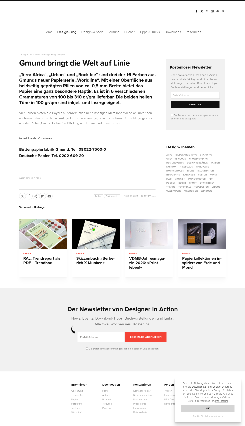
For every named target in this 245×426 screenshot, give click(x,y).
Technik (75, 408)
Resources (193, 32)
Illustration (206, 171)
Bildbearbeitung (186, 155)
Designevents (175, 163)
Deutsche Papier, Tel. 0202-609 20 (51, 156)
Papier (61, 54)
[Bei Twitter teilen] (22, 195)
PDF (211, 179)
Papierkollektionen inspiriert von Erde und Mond (202, 263)
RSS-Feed (169, 399)
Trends (170, 187)
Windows (206, 191)
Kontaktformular (141, 390)
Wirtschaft (76, 412)
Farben (98, 196)
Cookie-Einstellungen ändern (208, 416)
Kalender (189, 174)
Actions (106, 395)
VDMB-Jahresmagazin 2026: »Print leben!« (147, 263)
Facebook (196, 11)
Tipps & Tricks (150, 32)
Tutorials (184, 187)
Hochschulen (175, 171)
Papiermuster (112, 196)
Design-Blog (66, 32)
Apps (169, 155)
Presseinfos (139, 403)
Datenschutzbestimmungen (193, 115)
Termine (114, 32)
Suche (223, 11)
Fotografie (76, 403)
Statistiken (207, 183)
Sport (193, 183)
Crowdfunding (198, 159)
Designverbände (197, 163)
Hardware (202, 167)
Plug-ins (106, 408)
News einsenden (142, 395)
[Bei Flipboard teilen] (42, 195)
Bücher (129, 32)
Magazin (180, 179)
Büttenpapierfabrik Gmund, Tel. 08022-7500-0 (62, 149)
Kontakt (212, 11)
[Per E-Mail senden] (49, 195)
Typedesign (201, 187)
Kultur (202, 174)
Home (48, 32)
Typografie (77, 395)
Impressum (221, 400)
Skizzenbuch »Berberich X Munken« (95, 260)
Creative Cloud (176, 159)
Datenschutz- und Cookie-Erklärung (212, 386)
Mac (169, 179)
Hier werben (140, 399)
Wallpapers (173, 191)
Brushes (107, 399)
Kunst (213, 174)
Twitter (168, 390)
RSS (207, 11)
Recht (182, 183)
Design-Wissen (92, 32)
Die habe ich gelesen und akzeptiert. (123, 348)
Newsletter (170, 403)
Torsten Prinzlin (33, 178)
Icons (190, 171)
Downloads (173, 32)
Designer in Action (36, 11)
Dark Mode (218, 11)
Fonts (105, 390)
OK (208, 408)
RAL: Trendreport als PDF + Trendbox (41, 260)
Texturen (107, 403)
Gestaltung (77, 390)
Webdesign (191, 191)
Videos (216, 187)
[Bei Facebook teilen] (29, 195)
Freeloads (186, 167)
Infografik (173, 174)
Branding (206, 155)
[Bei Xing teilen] (36, 195)
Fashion (171, 167)
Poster (170, 183)
